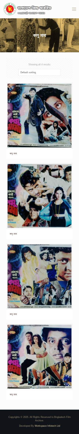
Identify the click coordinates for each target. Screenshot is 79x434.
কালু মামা (13, 153)
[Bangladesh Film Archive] (39, 9)
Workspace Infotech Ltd (47, 425)
